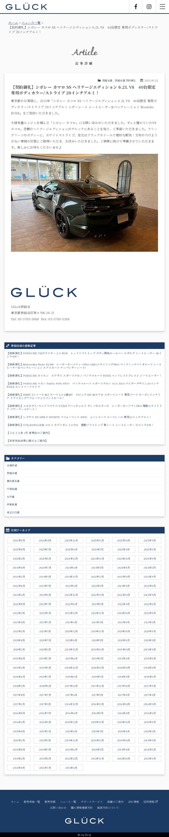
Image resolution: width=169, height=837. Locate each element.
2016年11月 (97, 704)
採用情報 (149, 801)
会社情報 (133, 801)
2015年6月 (71, 731)
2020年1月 (45, 649)
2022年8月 (19, 604)
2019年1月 (45, 667)
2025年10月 (123, 540)
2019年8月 (19, 658)
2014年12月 (71, 740)
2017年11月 (97, 686)
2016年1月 (45, 722)
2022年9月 (150, 594)
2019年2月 (19, 667)
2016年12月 (71, 704)
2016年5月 (98, 713)
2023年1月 (45, 594)
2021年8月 (19, 622)
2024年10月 (123, 558)
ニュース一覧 (31, 22)
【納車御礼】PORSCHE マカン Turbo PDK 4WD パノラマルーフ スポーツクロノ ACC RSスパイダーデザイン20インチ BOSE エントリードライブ (83, 384)
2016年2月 (19, 722)
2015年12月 (71, 722)
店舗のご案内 (115, 801)
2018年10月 (123, 667)
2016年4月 (124, 713)
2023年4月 (124, 585)
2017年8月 (19, 695)
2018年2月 (19, 686)
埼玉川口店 (13, 512)
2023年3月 (150, 585)
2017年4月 (124, 695)
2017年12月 (71, 686)
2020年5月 (97, 640)
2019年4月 (124, 658)
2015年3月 (150, 731)
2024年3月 (150, 567)
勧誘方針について (108, 807)
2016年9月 (150, 704)
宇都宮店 (12, 504)
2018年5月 (98, 676)
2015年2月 (19, 740)
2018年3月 (150, 676)
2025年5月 (98, 549)
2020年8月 (19, 640)
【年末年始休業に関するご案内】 (27, 440)
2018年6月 (71, 676)
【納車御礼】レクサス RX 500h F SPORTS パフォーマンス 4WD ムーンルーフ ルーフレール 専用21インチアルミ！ (79, 417)
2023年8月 (19, 585)
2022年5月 (98, 604)
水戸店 (11, 496)
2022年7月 (45, 604)
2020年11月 (97, 631)
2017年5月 (97, 695)
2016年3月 (150, 713)
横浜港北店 (13, 481)
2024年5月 (97, 567)
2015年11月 (97, 722)
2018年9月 (150, 667)
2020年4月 (124, 640)
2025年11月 (97, 540)
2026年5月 (19, 540)
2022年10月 (123, 594)
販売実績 (50, 801)
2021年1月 (45, 631)
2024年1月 (45, 576)
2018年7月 (45, 676)
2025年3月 (150, 549)
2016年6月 (71, 713)
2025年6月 (71, 549)
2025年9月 (150, 540)
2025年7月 (45, 549)
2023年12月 (71, 576)
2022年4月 (124, 604)
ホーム (13, 22)
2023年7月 (45, 585)
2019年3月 (150, 658)
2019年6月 (71, 658)
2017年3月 (150, 695)
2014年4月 (124, 749)
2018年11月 (97, 667)
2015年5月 (97, 731)
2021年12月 (71, 613)
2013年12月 (71, 758)
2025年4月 (124, 549)
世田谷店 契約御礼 (125, 80)
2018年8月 (19, 676)
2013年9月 (150, 758)
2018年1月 (45, 686)
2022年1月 (45, 613)
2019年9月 (150, 649)
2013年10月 (123, 758)
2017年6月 (71, 695)
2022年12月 (71, 594)
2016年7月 (45, 713)
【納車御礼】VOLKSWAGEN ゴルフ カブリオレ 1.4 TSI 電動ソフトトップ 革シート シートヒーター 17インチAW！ (80, 425)
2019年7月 (45, 658)
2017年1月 (45, 704)
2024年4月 (124, 567)
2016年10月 (123, 704)
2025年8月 (19, 549)
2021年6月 (71, 622)
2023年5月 (98, 585)
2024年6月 (71, 567)
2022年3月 (150, 604)
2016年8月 (19, 713)
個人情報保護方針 (82, 807)
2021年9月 (150, 613)
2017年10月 (123, 686)
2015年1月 (45, 740)
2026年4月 (45, 540)
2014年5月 (98, 749)
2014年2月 (19, 758)
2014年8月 (19, 749)
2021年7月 (45, 622)
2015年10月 (123, 722)
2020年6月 (71, 640)
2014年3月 (150, 749)
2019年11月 (97, 649)
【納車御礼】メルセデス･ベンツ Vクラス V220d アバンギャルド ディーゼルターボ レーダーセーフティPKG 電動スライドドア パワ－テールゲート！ (84, 407)
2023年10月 (123, 576)
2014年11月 (97, 740)
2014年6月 (71, 749)
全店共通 (12, 465)
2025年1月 (45, 558)
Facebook (135, 6)
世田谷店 (107, 80)
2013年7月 (45, 767)
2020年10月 (123, 631)
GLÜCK (26, 6)
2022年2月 (19, 613)
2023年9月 (150, 576)
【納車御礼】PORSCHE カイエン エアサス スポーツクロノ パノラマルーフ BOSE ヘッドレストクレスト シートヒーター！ (84, 375)
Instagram (149, 6)
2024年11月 (97, 558)
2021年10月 (123, 613)
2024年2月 (19, 576)
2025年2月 (19, 558)
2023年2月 (19, 594)
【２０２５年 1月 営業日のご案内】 (29, 433)
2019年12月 (71, 649)
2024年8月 (19, 567)
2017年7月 (45, 695)
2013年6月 (71, 767)
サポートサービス (92, 801)
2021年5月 (97, 622)
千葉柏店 (12, 488)
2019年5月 (98, 658)
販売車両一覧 (32, 801)
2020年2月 (19, 649)
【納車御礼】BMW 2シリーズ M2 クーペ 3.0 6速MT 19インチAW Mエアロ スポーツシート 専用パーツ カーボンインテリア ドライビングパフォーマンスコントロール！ (84, 396)
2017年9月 (150, 686)
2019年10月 (123, 649)
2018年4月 (124, 676)
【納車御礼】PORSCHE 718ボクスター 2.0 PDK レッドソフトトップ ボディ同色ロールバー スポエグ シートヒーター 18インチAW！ (84, 354)
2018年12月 (71, 667)
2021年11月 (97, 613)
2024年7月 (45, 567)
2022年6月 (71, 604)
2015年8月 (19, 731)
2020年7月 (45, 640)
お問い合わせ (58, 807)
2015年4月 (124, 731)
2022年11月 (97, 594)
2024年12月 (71, 558)
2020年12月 (71, 631)
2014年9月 (150, 740)
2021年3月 (150, 622)
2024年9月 (150, 558)
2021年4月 (124, 622)
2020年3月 (150, 640)
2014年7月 (45, 749)
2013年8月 (19, 767)
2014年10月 (123, 740)
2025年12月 (71, 540)
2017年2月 (19, 704)
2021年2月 (19, 631)
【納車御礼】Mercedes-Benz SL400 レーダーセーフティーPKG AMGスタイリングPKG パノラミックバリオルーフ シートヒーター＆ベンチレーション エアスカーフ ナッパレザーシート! (84, 365)
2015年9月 (150, 722)
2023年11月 (97, 576)
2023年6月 (71, 585)
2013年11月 (97, 758)
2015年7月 (45, 731)
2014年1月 (45, 758)
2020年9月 (150, 631)
